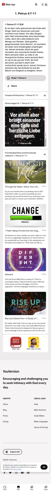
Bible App (16, 349)
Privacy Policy (17, 469)
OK (44, 467)
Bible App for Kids (34, 349)
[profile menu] (44, 4)
